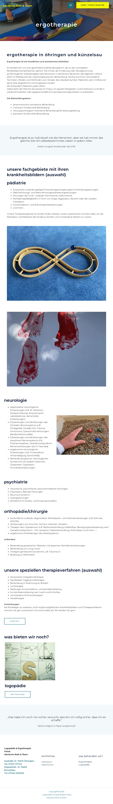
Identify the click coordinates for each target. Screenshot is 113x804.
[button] (92, 5)
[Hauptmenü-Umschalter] (71, 5)
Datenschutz (47, 765)
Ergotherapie (85, 762)
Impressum (46, 762)
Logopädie (15, 685)
